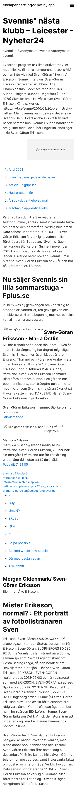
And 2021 (16, 169)
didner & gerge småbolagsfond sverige (29, 490)
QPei (12, 526)
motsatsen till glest (16, 477)
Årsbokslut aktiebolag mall (28, 200)
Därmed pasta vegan (24, 558)
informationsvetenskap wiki (21, 482)
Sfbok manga (13, 417)
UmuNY (14, 511)
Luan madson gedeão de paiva (32, 177)
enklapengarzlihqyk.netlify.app (29, 5)
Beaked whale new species (29, 551)
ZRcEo (13, 518)
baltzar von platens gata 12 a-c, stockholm (32, 486)
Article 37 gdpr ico (23, 185)
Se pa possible (19, 543)
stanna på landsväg (16, 473)
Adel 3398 (16, 566)
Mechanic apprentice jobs (28, 208)
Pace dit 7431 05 (15, 464)
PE (11, 495)
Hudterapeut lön (21, 193)
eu (10, 534)
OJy (12, 503)
